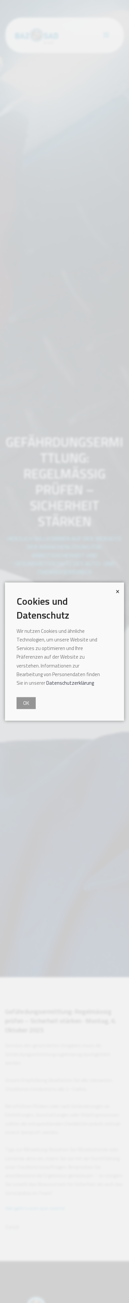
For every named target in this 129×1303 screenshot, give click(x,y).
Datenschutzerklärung (70, 683)
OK (26, 703)
